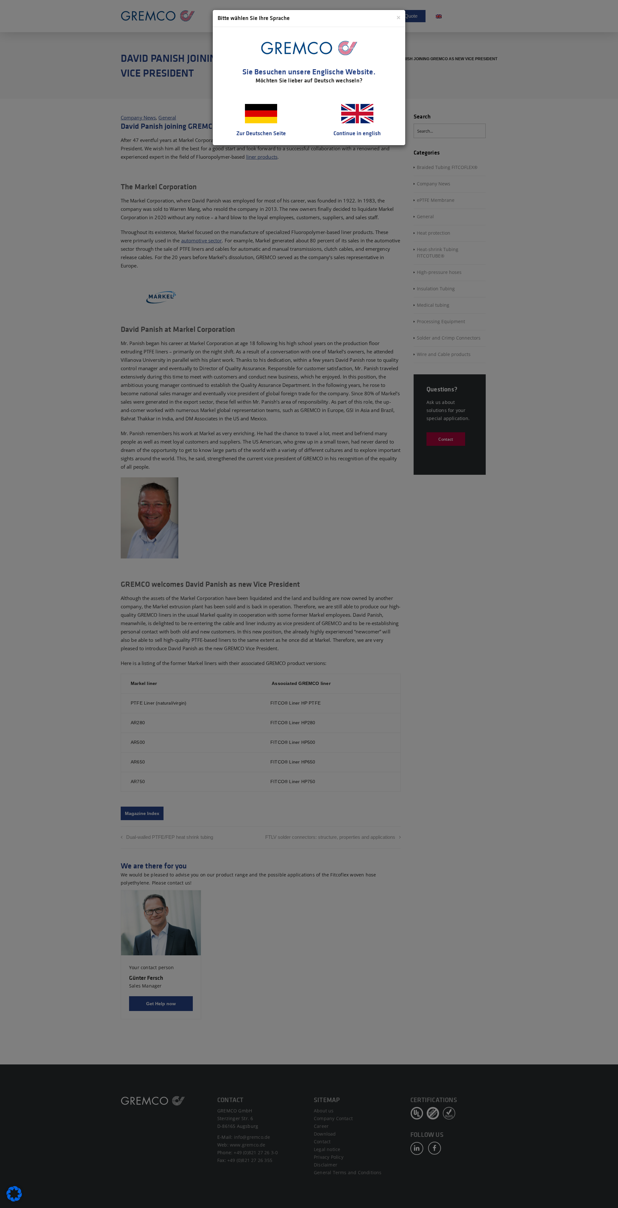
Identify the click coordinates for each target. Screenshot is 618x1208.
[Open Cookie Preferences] (14, 1200)
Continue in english (357, 133)
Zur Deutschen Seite (261, 133)
